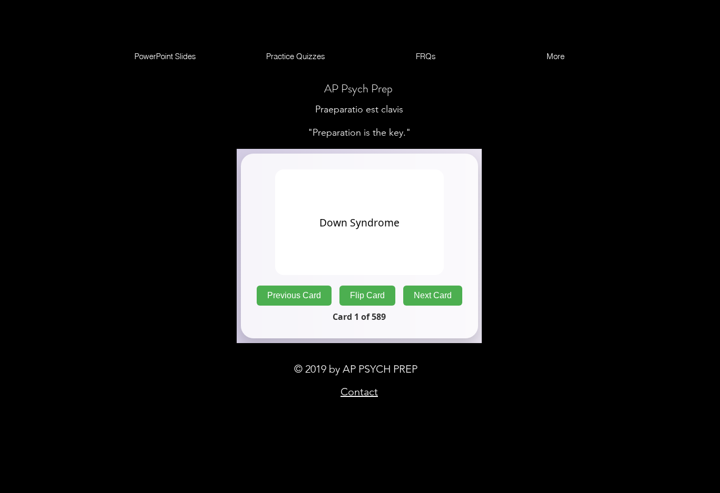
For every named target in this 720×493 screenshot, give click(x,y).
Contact (359, 391)
